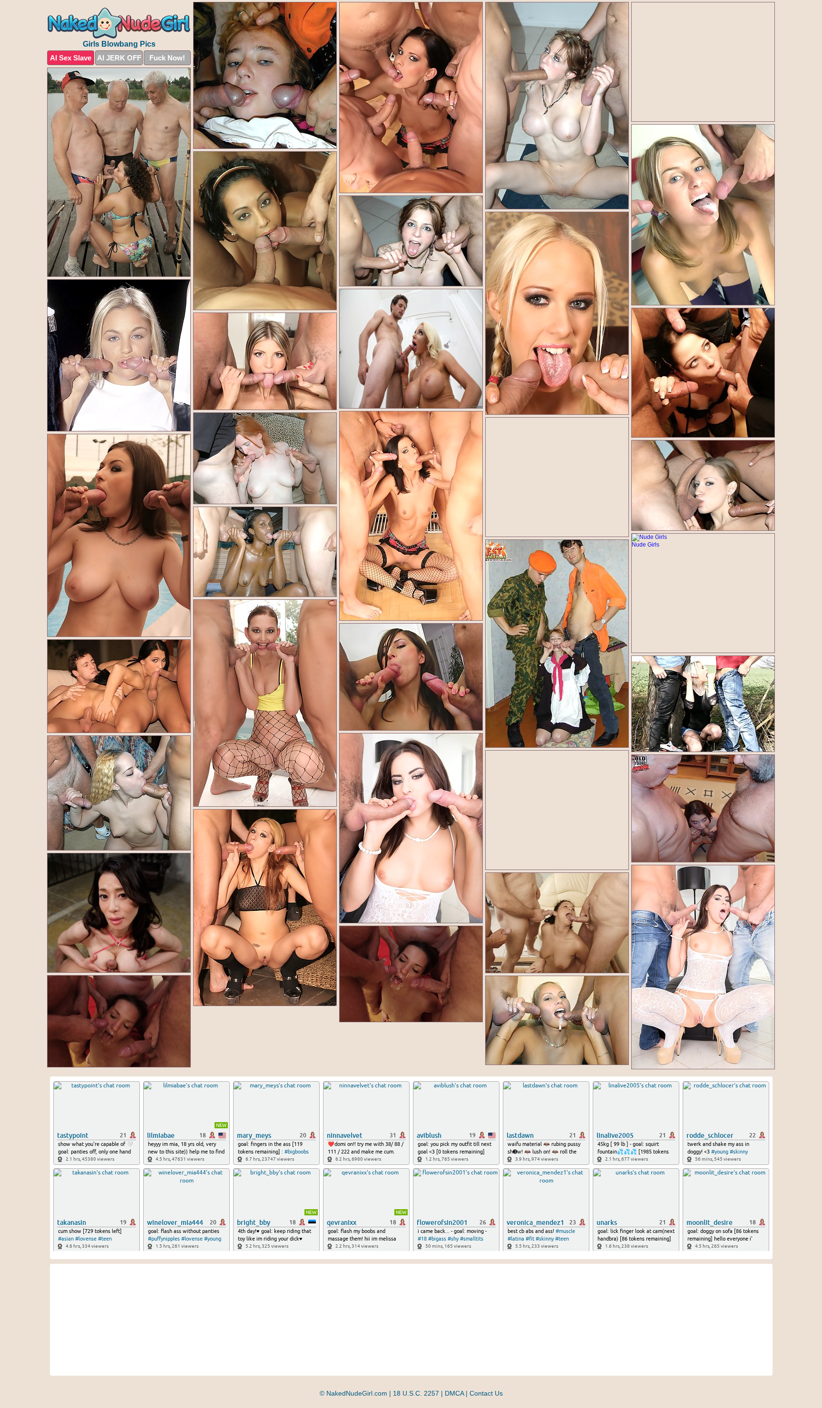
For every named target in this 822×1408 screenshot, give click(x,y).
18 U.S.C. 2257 (416, 1393)
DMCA (454, 1393)
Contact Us (486, 1393)
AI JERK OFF (119, 58)
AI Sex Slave (70, 58)
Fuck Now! (167, 58)
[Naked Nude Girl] (119, 23)
